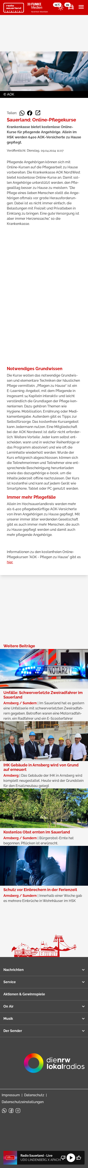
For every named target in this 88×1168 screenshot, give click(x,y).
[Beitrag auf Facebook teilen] (29, 113)
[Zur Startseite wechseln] (13, 8)
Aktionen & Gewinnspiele (24, 994)
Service (9, 982)
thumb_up (78, 1157)
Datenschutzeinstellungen (23, 1102)
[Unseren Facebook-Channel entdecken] (11, 1110)
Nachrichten (13, 970)
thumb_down (63, 1157)
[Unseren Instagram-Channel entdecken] (18, 1110)
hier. (10, 562)
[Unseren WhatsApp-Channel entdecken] (4, 1110)
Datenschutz (34, 1095)
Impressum (11, 1095)
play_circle (71, 1158)
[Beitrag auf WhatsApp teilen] (22, 113)
